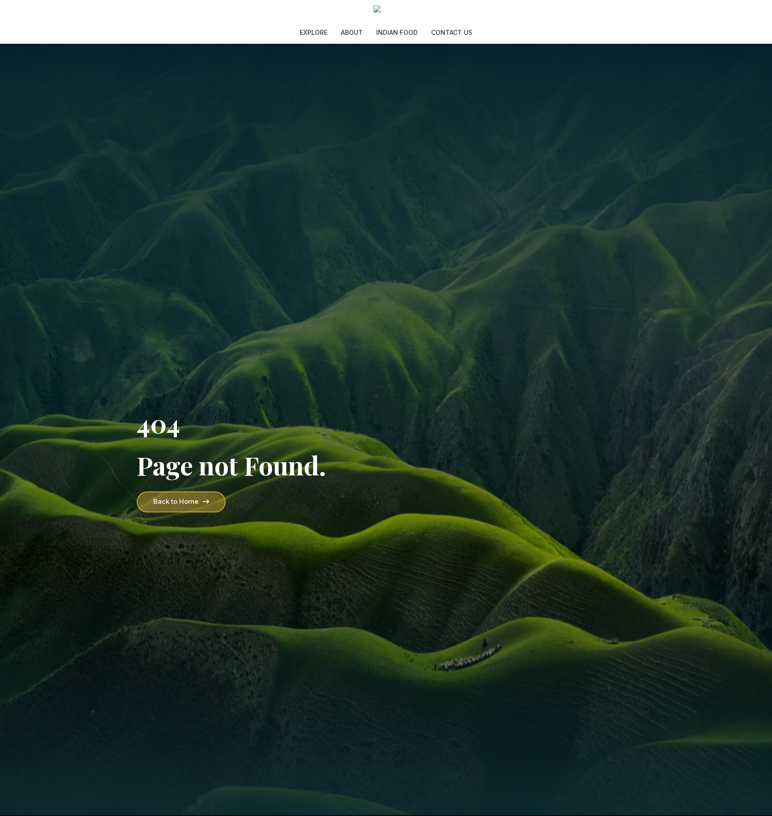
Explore (313, 32)
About (352, 32)
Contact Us (451, 32)
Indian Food (397, 32)
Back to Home (175, 501)
